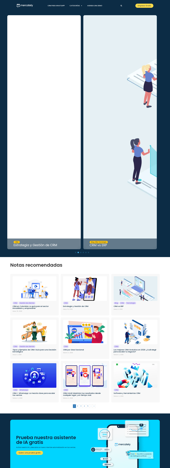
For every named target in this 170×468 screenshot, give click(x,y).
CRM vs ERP (98, 245)
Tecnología (102, 242)
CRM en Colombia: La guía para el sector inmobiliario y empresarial (31, 307)
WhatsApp (24, 390)
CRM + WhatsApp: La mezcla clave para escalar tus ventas (34, 394)
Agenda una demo (94, 6)
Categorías (75, 6)
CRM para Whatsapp (56, 6)
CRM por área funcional (73, 349)
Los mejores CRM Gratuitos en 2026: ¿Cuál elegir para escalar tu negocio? (135, 350)
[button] (121, 5)
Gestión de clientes (27, 303)
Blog (92, 242)
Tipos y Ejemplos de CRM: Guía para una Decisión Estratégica (34, 350)
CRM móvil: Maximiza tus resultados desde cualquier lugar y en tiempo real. (82, 394)
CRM (16, 242)
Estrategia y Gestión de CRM (35, 245)
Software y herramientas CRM (127, 393)
